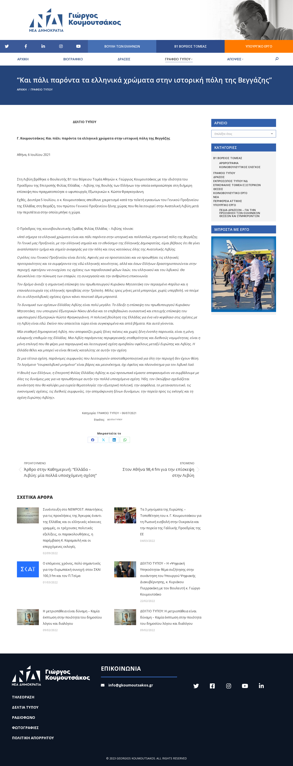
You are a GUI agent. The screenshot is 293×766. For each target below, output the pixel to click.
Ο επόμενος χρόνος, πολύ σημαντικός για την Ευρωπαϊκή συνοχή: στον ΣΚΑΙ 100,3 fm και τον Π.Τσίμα (72, 569)
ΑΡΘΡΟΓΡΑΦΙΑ (228, 162)
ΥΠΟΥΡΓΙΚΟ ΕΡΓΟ (224, 204)
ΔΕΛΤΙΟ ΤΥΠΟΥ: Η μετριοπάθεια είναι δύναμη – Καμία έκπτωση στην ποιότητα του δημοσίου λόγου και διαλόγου (170, 617)
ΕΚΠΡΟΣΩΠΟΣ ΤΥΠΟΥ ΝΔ (230, 180)
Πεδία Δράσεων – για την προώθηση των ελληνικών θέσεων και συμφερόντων (239, 212)
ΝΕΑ (216, 196)
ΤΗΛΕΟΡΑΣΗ (23, 697)
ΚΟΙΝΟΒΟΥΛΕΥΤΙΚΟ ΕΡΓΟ (230, 192)
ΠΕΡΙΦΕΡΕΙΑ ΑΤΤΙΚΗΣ (227, 200)
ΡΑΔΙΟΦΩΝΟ (23, 717)
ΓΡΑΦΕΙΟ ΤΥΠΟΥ (108, 413)
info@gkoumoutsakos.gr (130, 685)
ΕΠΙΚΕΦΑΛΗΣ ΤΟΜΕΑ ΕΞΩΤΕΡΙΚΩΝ (237, 184)
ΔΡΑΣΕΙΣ (219, 176)
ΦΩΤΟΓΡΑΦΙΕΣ (25, 727)
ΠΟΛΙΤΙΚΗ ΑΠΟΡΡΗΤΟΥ (33, 737)
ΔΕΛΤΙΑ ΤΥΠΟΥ (115, 419)
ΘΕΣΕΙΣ (218, 188)
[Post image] (28, 515)
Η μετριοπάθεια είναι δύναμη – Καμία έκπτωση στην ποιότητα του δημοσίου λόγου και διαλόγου (72, 617)
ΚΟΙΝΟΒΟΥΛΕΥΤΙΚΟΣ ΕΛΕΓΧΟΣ (240, 166)
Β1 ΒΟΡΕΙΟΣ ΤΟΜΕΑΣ (227, 157)
